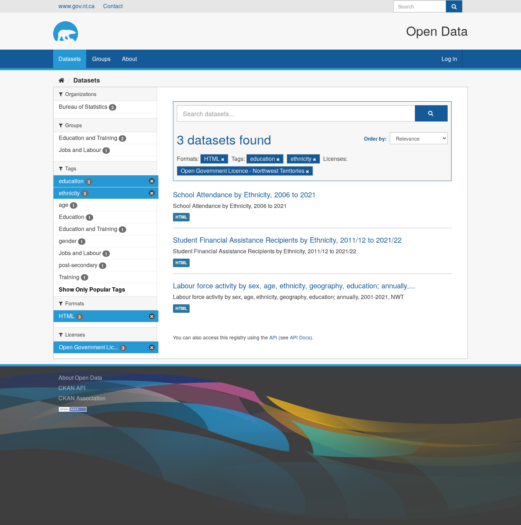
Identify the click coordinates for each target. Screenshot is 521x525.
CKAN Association (82, 398)
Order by (374, 138)
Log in (449, 59)
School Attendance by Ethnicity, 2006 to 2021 (244, 194)
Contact (113, 6)
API (273, 337)
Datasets (69, 59)
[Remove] (222, 159)
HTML (181, 217)
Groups (101, 59)
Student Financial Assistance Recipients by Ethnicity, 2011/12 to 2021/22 (287, 240)
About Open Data (80, 377)
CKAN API (71, 388)
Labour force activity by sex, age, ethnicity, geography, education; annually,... (294, 285)
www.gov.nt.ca (76, 6)
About (129, 59)
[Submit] (454, 6)
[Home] (61, 79)
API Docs (300, 337)
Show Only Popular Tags (92, 289)
